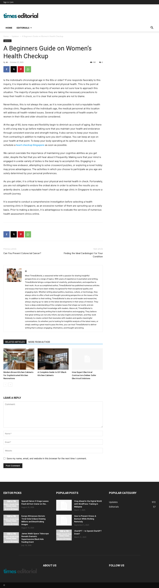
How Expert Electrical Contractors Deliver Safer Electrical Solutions (84, 375)
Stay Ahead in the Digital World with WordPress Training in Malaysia (88, 504)
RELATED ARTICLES (15, 342)
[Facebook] (6, 69)
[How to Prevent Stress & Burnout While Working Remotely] (64, 520)
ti (6, 62)
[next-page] (10, 385)
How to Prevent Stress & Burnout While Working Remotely (85, 519)
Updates (15, 36)
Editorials (23, 27)
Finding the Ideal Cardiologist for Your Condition (83, 255)
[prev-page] (5, 385)
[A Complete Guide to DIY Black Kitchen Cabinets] (53, 359)
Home (9, 27)
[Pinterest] (21, 69)
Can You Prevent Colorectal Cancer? (22, 253)
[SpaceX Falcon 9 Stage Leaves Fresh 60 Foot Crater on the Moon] (11, 505)
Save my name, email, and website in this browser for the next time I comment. (47, 458)
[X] (14, 69)
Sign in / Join (8, 2)
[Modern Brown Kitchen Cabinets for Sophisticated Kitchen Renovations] (18, 359)
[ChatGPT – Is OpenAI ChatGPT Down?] (64, 535)
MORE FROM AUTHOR (39, 342)
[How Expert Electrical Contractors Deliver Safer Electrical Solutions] (87, 359)
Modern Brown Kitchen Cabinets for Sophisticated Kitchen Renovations (18, 375)
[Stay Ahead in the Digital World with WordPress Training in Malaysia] (64, 505)
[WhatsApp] (28, 69)
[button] (152, 28)
